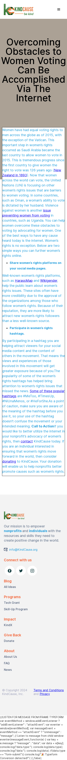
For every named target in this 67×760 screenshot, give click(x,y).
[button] (58, 9)
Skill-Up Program (16, 609)
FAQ (7, 663)
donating (9, 461)
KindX (8, 625)
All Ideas (10, 587)
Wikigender (48, 281)
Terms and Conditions (49, 690)
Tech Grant (12, 602)
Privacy (45, 694)
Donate (9, 641)
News (8, 670)
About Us (10, 657)
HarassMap (24, 281)
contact (27, 441)
